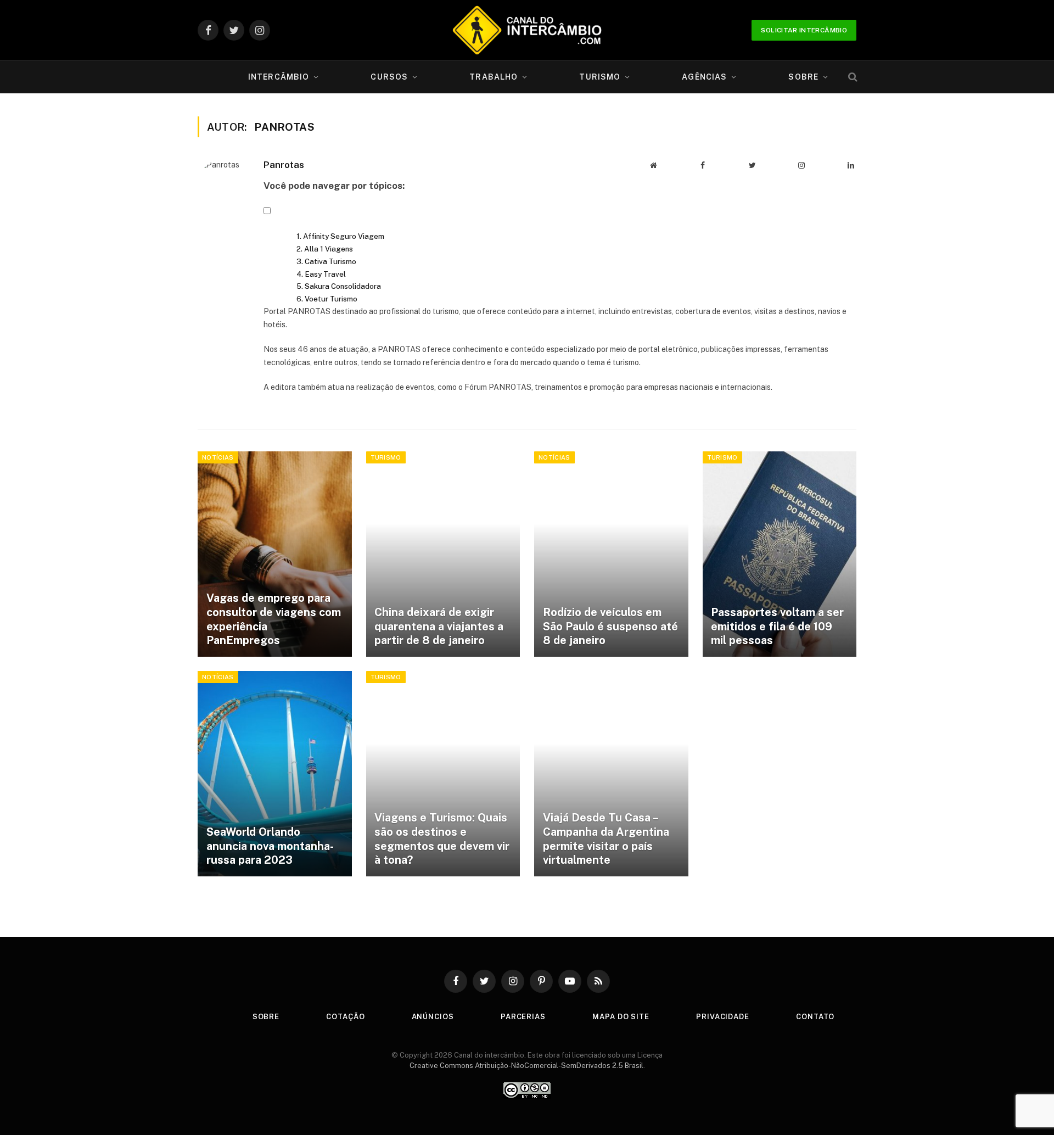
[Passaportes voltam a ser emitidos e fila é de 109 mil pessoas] (780, 554)
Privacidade (722, 1017)
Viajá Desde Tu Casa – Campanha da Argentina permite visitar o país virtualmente (606, 838)
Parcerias (523, 1017)
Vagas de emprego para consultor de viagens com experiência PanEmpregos (273, 619)
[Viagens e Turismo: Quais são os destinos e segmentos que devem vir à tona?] (443, 773)
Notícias (218, 457)
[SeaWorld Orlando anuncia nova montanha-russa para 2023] (275, 773)
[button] (267, 211)
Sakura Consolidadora (343, 286)
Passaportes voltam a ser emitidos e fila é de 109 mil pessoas (777, 626)
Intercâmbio (278, 76)
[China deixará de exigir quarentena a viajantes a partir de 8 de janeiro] (443, 554)
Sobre (803, 76)
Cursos (389, 76)
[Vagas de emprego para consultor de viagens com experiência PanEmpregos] (275, 554)
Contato (815, 1017)
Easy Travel (325, 274)
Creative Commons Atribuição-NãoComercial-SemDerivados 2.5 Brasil (526, 1065)
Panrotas (284, 164)
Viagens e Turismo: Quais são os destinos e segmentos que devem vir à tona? (441, 838)
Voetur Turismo (331, 298)
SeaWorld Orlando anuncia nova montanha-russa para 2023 (270, 845)
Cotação (345, 1017)
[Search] (851, 77)
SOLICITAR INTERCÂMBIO (804, 30)
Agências (704, 76)
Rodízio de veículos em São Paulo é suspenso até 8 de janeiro (610, 626)
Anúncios (433, 1017)
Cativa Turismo (330, 261)
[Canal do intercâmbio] (527, 30)
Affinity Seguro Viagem (343, 236)
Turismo (599, 76)
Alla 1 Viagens (328, 248)
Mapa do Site (620, 1017)
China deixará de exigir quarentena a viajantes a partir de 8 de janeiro (438, 626)
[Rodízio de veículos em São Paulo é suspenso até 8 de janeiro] (611, 554)
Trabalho (493, 76)
